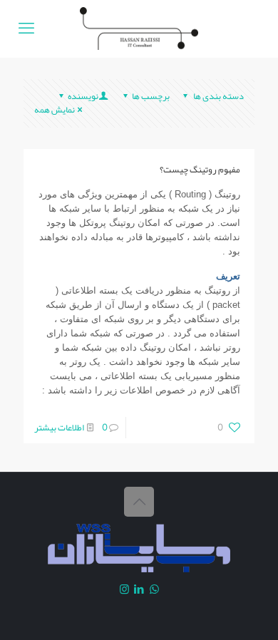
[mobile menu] (26, 28)
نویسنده (83, 96)
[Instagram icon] (124, 589)
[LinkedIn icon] (139, 589)
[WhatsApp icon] (154, 589)
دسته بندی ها (218, 96)
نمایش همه (54, 109)
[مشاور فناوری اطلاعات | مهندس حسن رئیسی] (139, 28)
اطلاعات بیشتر (59, 427)
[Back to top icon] (139, 502)
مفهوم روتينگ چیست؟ (200, 169)
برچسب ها (151, 96)
